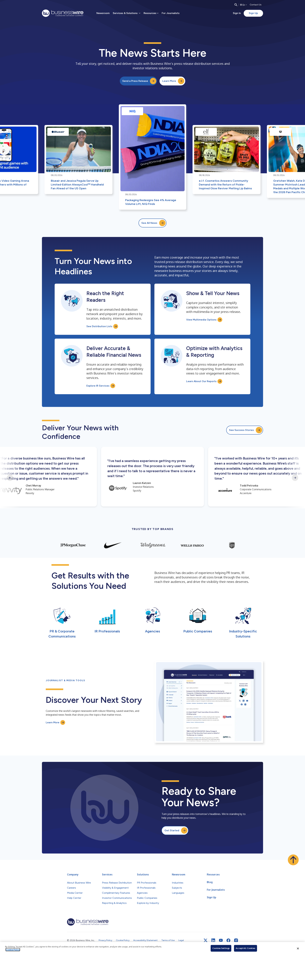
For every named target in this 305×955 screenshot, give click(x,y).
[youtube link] (221, 940)
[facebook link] (228, 940)
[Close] (298, 948)
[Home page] (62, 13)
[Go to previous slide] (10, 478)
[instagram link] (236, 940)
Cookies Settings (221, 948)
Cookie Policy (13, 949)
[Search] (235, 4)
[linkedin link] (213, 940)
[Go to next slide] (295, 478)
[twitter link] (205, 940)
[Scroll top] (293, 859)
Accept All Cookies (245, 948)
